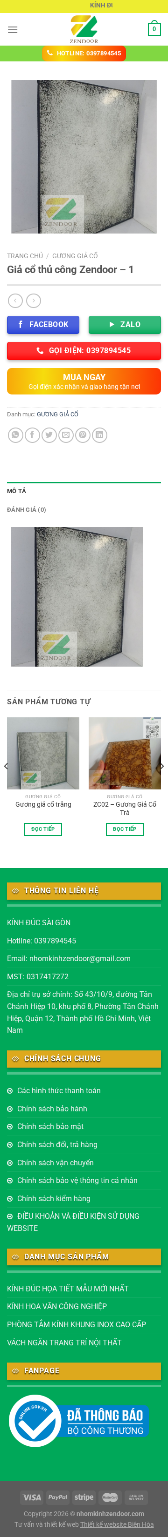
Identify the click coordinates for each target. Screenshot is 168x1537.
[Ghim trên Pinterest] (83, 435)
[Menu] (12, 29)
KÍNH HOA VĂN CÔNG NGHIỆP (57, 1306)
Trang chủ (25, 256)
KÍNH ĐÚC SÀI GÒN (38, 922)
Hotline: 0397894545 (41, 940)
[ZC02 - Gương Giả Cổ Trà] (125, 753)
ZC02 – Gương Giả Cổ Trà (124, 808)
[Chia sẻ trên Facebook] (32, 435)
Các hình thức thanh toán (59, 1090)
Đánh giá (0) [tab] (26, 509)
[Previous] (6, 784)
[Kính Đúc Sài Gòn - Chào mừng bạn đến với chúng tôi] (84, 29)
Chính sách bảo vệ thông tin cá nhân (77, 1180)
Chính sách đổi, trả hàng (57, 1144)
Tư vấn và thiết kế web (47, 1525)
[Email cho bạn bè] (66, 435)
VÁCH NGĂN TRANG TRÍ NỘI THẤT (64, 1342)
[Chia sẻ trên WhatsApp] (15, 435)
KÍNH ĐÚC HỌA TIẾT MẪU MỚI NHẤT (68, 1288)
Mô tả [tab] (16, 491)
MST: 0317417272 (38, 976)
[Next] (161, 784)
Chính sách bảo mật (50, 1126)
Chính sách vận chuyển (55, 1162)
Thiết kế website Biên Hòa (117, 1525)
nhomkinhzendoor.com (110, 1514)
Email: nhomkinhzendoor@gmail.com (69, 958)
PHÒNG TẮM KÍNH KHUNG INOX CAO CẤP (76, 1324)
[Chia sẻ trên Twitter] (49, 435)
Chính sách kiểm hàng (54, 1198)
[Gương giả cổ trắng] (43, 753)
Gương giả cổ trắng (43, 804)
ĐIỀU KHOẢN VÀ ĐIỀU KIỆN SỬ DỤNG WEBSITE (73, 1222)
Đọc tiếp (43, 829)
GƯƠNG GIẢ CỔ (75, 256)
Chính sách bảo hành (52, 1108)
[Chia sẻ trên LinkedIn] (99, 435)
